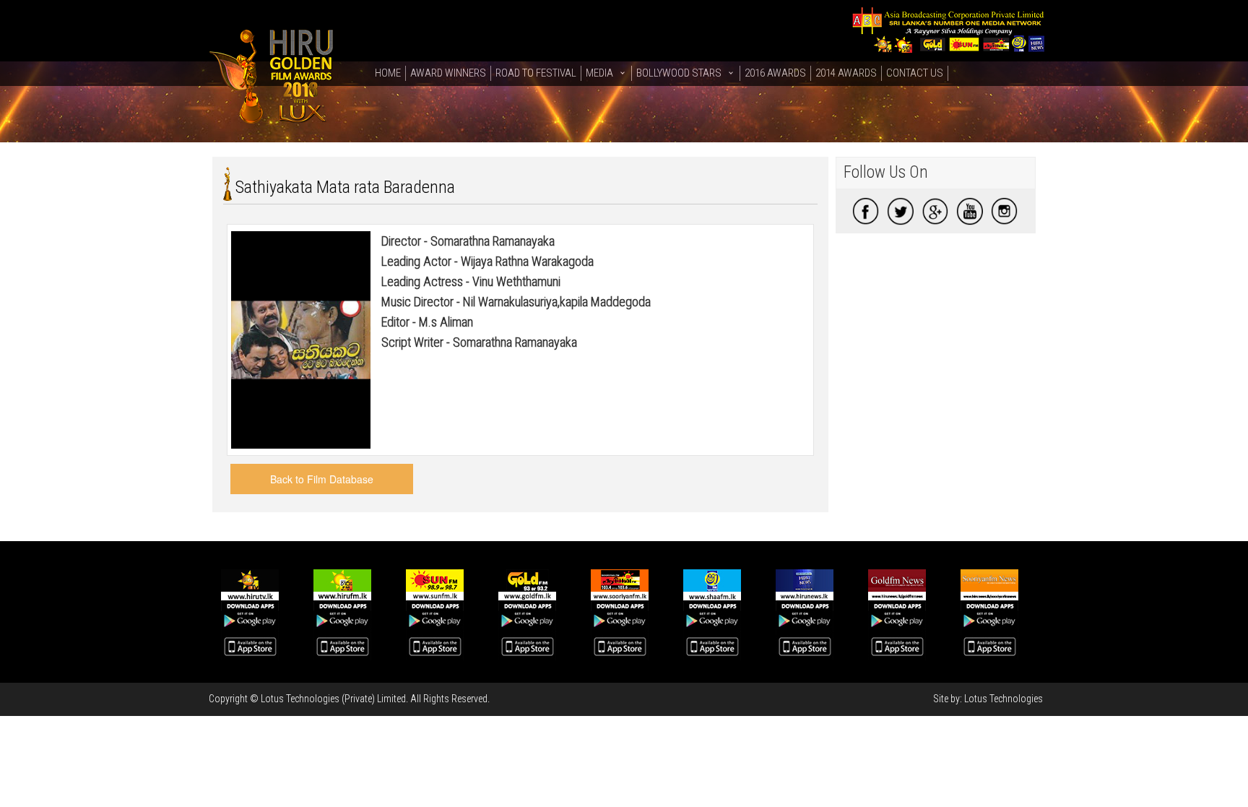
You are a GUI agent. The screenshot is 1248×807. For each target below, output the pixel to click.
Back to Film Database (321, 479)
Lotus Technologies (1003, 698)
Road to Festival (535, 72)
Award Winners (448, 72)
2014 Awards (846, 72)
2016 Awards (775, 72)
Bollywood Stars (679, 72)
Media (599, 72)
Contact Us (914, 72)
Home (388, 72)
